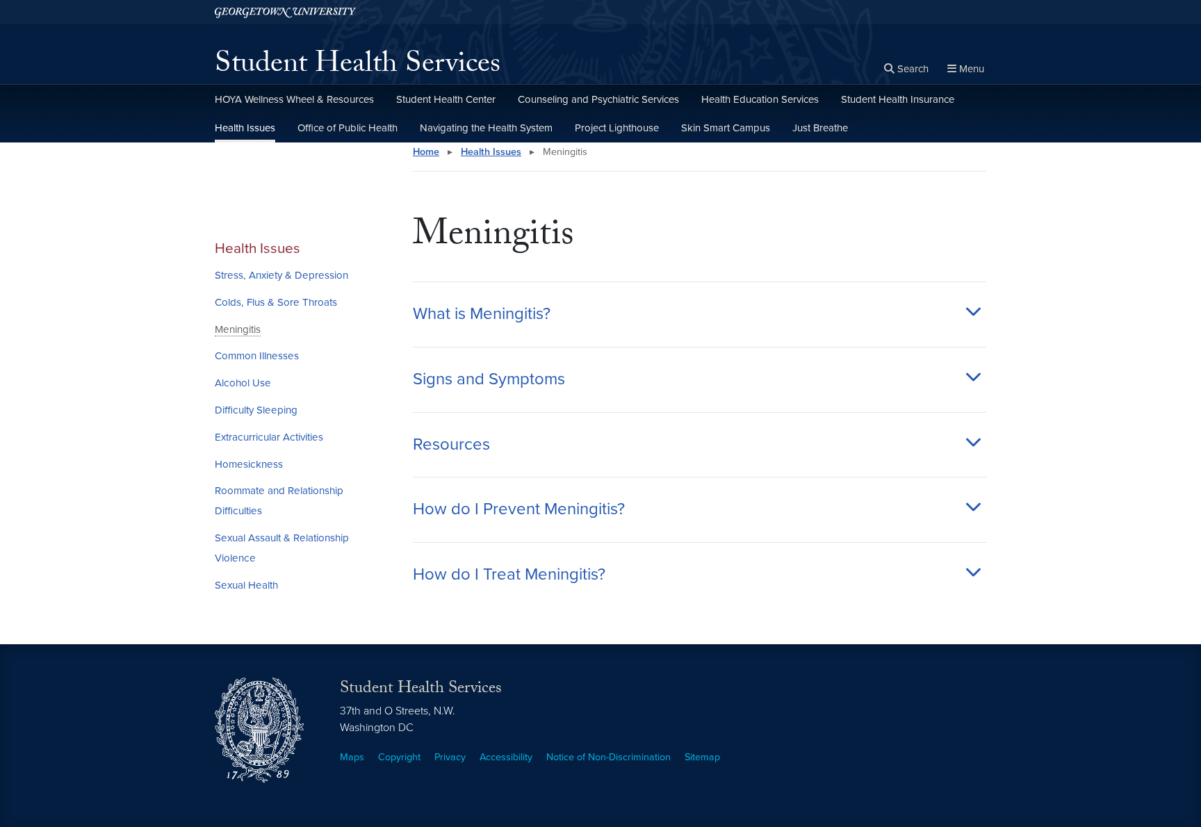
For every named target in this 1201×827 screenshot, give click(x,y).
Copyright (399, 757)
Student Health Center (446, 99)
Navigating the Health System (486, 128)
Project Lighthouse (617, 128)
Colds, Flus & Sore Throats (276, 302)
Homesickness (249, 464)
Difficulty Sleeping (256, 410)
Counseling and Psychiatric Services (598, 99)
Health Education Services (760, 99)
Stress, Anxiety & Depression (281, 275)
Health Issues (245, 128)
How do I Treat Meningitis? (509, 574)
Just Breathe (820, 128)
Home (426, 152)
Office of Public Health (347, 128)
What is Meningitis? (481, 314)
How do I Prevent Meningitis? (519, 509)
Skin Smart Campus (725, 128)
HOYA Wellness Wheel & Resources (294, 99)
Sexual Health (246, 585)
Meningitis (238, 329)
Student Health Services (357, 66)
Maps (352, 757)
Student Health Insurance (897, 99)
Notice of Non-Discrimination (608, 757)
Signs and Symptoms (489, 379)
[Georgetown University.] (285, 12)
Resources (451, 445)
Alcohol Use (243, 383)
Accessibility (506, 757)
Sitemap (702, 757)
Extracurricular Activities (269, 437)
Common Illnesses (257, 356)
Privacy (450, 757)
